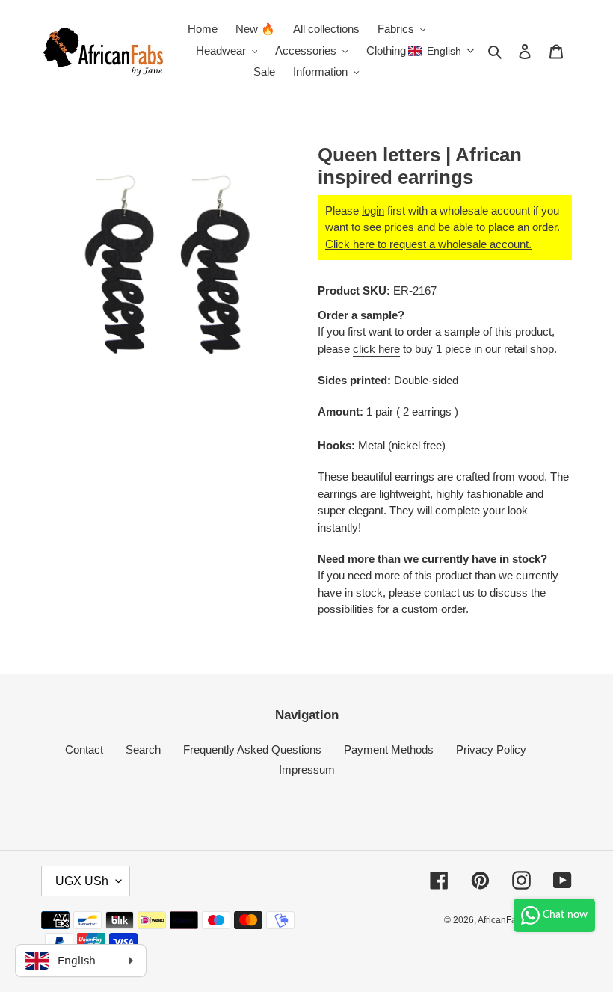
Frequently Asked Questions (252, 749)
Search (143, 749)
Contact (84, 749)
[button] (442, 51)
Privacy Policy (491, 749)
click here (376, 348)
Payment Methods (389, 749)
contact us (449, 592)
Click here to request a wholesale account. (428, 244)
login (373, 210)
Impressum (307, 769)
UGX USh (81, 881)
